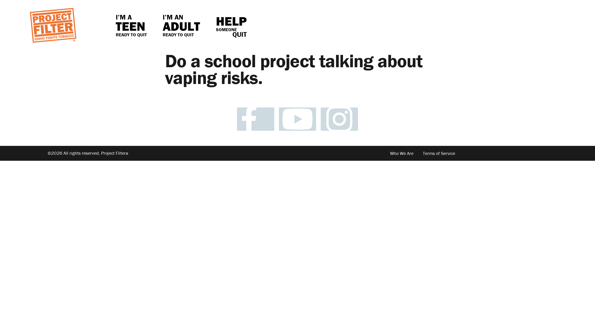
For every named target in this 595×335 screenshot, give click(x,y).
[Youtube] (297, 119)
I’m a (131, 25)
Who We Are (401, 153)
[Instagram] (339, 119)
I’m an (181, 25)
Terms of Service (439, 153)
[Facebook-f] (255, 119)
